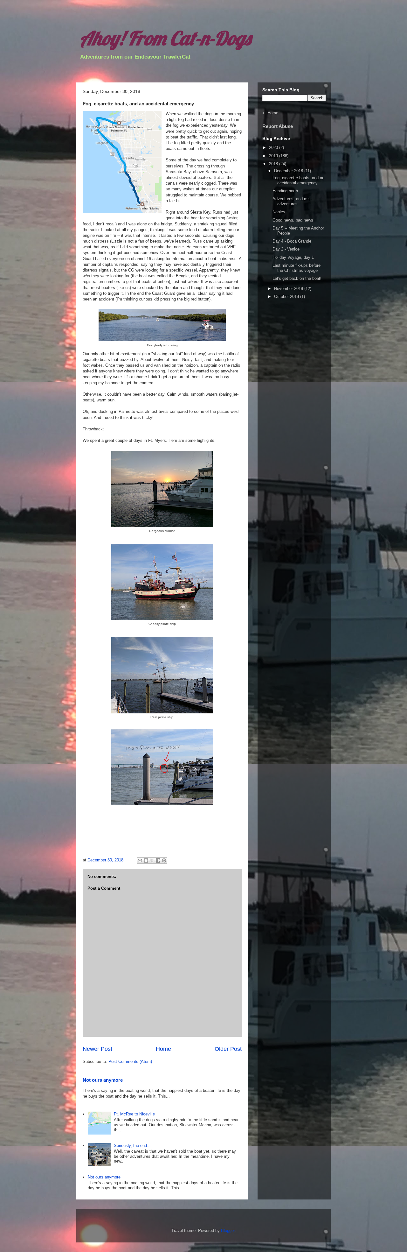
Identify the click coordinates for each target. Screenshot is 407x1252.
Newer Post (97, 1049)
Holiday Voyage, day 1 (293, 257)
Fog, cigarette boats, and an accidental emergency (298, 180)
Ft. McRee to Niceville (134, 1114)
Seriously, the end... (132, 1145)
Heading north (285, 190)
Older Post (228, 1049)
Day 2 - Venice (286, 249)
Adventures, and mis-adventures (292, 201)
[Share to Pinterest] (164, 860)
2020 (274, 147)
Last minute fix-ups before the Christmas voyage (296, 268)
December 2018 (289, 170)
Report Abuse (277, 126)
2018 (274, 163)
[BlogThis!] (146, 860)
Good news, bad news (292, 220)
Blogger (228, 1230)
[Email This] (140, 860)
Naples (278, 211)
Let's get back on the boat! (296, 278)
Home (163, 1049)
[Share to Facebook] (158, 860)
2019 (274, 155)
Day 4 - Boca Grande (291, 241)
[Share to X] (152, 860)
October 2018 (287, 296)
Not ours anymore (103, 1080)
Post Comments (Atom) (130, 1061)
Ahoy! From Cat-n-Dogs (165, 38)
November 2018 (289, 288)
